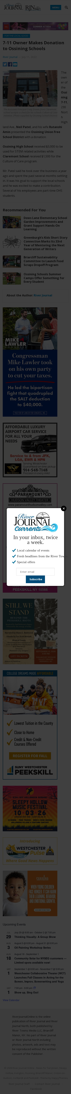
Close (63, 508)
